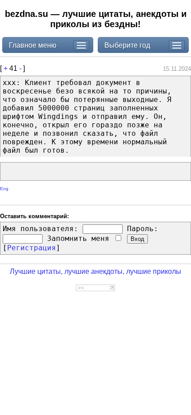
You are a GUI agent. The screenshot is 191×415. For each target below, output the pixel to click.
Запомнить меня (80, 238)
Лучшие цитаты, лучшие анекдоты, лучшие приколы (95, 271)
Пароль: (142, 228)
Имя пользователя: (40, 228)
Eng (4, 188)
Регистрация (31, 248)
